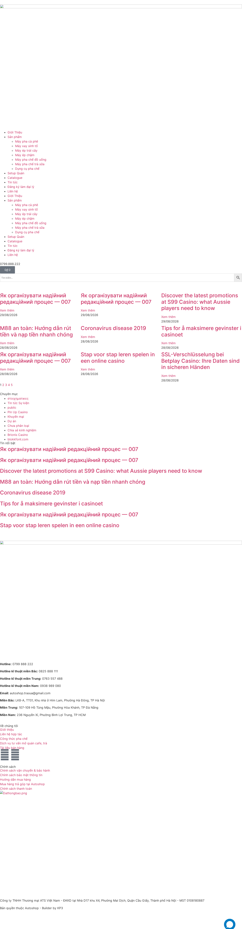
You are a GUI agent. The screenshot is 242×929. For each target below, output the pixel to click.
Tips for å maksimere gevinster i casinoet (201, 331)
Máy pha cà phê (26, 141)
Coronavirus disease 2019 (113, 328)
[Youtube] (15, 754)
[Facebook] (4, 754)
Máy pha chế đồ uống (30, 159)
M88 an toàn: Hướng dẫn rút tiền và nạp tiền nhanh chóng (36, 331)
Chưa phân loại (18, 426)
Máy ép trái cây (26, 150)
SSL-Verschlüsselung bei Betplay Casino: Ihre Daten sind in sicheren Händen (200, 360)
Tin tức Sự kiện (18, 403)
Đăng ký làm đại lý (21, 187)
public (12, 407)
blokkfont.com (18, 439)
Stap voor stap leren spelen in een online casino (118, 357)
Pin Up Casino (18, 412)
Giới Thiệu (15, 132)
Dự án (12, 421)
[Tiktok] (25, 754)
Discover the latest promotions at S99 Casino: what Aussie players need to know (199, 301)
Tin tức (13, 182)
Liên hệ (13, 191)
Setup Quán (16, 173)
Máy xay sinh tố (26, 146)
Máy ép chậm (24, 155)
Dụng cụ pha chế (27, 168)
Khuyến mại (16, 416)
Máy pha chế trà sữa (29, 164)
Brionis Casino (18, 435)
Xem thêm (7, 310)
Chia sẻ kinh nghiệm (22, 430)
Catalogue (15, 178)
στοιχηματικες (18, 398)
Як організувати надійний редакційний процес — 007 (35, 298)
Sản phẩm (15, 137)
